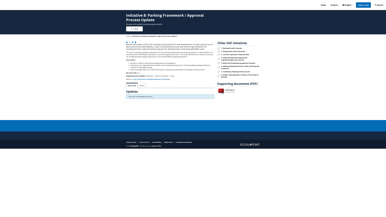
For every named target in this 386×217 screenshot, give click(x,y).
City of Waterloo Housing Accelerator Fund (149, 79)
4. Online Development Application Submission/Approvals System (234, 59)
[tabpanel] (170, 95)
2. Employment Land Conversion (233, 51)
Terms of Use (144, 142)
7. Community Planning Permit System (235, 72)
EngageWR (135, 146)
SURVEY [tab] (142, 86)
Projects (334, 5)
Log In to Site (156, 146)
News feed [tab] (132, 86)
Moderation (168, 142)
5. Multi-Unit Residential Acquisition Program (238, 63)
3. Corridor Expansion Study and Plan (235, 54)
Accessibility (156, 142)
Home (323, 5)
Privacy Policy (131, 142)
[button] (347, 5)
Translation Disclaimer (184, 142)
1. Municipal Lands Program (231, 48)
